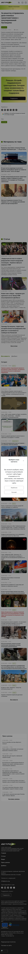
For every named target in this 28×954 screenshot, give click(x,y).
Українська (14, 487)
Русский (14, 492)
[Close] (23, 461)
